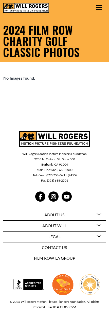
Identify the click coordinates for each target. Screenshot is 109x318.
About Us (54, 215)
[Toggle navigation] (99, 7)
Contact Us (54, 248)
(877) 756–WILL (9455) (61, 175)
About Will (54, 226)
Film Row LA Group (54, 258)
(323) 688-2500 (61, 169)
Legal (54, 237)
